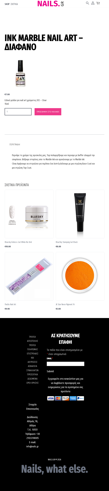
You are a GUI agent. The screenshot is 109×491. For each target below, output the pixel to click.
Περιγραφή (14, 144)
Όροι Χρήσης (32, 382)
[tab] (15, 144)
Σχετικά (14, 4)
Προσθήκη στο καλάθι (48, 111)
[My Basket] (98, 3)
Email (50, 358)
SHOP (7, 4)
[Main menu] (88, 3)
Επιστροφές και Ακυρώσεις (32, 357)
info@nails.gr (32, 446)
